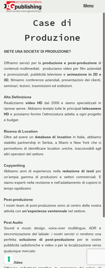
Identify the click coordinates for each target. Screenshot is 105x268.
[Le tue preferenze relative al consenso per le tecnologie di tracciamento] (9, 259)
